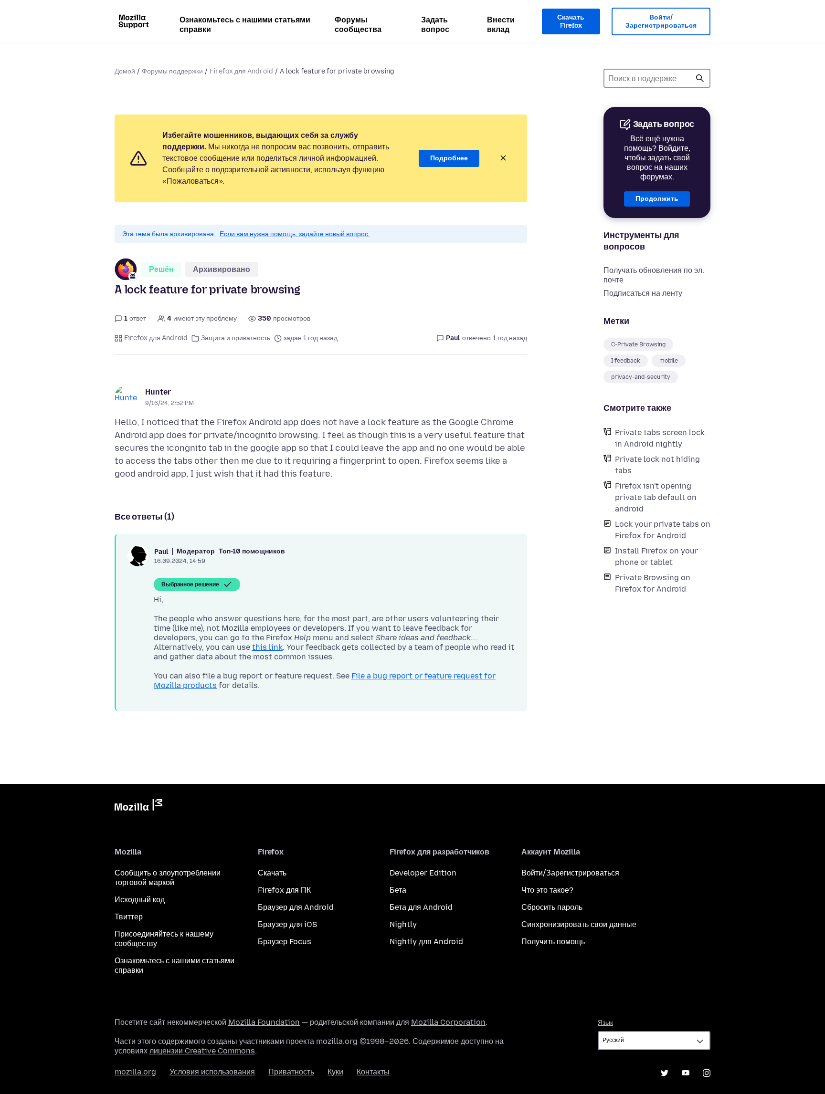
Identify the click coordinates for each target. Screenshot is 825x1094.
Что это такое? (547, 890)
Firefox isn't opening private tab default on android (656, 497)
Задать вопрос (435, 24)
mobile (668, 360)
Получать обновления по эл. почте (653, 275)
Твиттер (129, 916)
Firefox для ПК (284, 890)
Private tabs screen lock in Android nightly (660, 438)
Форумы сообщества (358, 24)
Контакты (373, 1071)
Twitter (664, 1073)
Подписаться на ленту (642, 293)
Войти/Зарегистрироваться (661, 21)
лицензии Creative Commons (202, 1050)
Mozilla (138, 806)
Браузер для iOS (287, 924)
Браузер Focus (284, 941)
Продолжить (656, 199)
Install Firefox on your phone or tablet (656, 556)
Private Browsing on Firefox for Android (652, 583)
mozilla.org (135, 1071)
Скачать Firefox (570, 21)
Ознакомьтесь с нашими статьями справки (245, 24)
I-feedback (625, 360)
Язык (605, 1023)
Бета (398, 890)
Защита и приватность (235, 338)
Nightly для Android (426, 941)
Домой (125, 71)
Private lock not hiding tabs (657, 465)
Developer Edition (423, 872)
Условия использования (212, 1071)
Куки (335, 1071)
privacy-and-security (640, 377)
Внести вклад (501, 24)
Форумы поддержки (172, 71)
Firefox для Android (241, 71)
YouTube (685, 1073)
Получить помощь (553, 941)
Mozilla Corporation (448, 1022)
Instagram (706, 1073)
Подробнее (449, 158)
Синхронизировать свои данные (578, 924)
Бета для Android (421, 907)
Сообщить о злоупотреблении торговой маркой (168, 877)
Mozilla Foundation (264, 1022)
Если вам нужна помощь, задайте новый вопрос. (295, 234)
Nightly (403, 924)
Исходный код (140, 899)
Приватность (291, 1071)
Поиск (700, 78)
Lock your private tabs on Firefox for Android (662, 530)
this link (267, 647)
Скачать (272, 872)
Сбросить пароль (551, 907)
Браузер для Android (296, 907)
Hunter (158, 391)
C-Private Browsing (638, 344)
